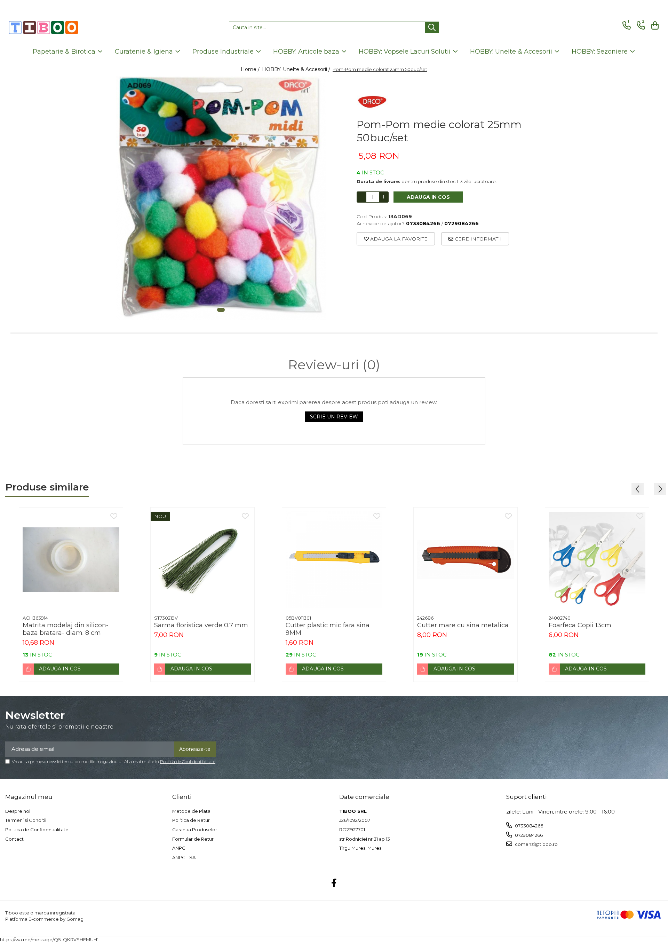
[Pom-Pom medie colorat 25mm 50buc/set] (221, 198)
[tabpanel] (221, 198)
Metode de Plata (191, 811)
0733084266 (528, 825)
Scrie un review (334, 417)
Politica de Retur (191, 820)
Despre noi (17, 811)
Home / (251, 69)
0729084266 (528, 835)
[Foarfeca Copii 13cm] (597, 559)
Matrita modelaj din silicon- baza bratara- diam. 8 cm (66, 629)
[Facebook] (334, 883)
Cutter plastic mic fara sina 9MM (327, 629)
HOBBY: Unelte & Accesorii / (297, 69)
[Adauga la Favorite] (113, 516)
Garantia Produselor (194, 829)
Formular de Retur (193, 839)
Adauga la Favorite (398, 239)
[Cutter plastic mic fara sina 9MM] (334, 559)
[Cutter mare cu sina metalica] (465, 559)
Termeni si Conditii (25, 820)
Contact (14, 839)
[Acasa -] (43, 27)
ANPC (178, 848)
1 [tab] (221, 309)
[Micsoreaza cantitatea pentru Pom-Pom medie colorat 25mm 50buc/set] (361, 197)
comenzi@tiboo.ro (536, 844)
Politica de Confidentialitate (187, 761)
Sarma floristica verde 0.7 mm (201, 625)
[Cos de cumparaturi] (654, 25)
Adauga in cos (428, 197)
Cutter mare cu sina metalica (463, 625)
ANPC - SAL (185, 857)
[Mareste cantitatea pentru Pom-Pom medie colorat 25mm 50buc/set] (384, 197)
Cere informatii (477, 239)
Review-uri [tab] (334, 364)
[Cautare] (432, 27)
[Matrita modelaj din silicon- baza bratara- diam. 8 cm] (71, 559)
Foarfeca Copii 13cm (580, 625)
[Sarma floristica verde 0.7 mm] (202, 559)
